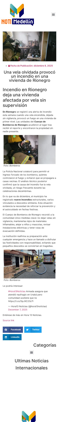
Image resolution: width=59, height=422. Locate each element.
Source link (8, 320)
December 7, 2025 (17, 309)
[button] (53, 14)
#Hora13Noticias (16, 291)
